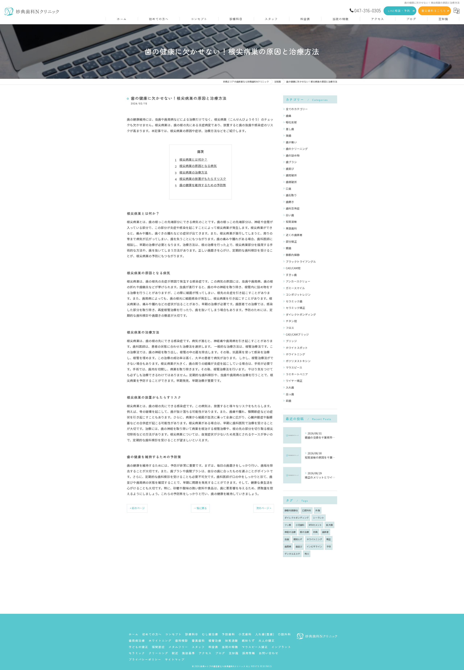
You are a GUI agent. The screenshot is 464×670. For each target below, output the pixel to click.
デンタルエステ (292, 553)
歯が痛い (291, 142)
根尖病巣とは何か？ (193, 159)
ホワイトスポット (297, 348)
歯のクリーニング (297, 149)
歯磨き (290, 202)
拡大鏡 (329, 524)
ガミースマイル (295, 288)
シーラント (318, 517)
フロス (290, 328)
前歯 (288, 400)
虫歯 (287, 539)
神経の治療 (290, 531)
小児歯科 (300, 524)
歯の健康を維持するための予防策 (202, 185)
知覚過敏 (291, 221)
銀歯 (288, 248)
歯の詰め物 (293, 155)
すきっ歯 (291, 275)
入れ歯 (290, 387)
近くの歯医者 (294, 235)
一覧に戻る (200, 508)
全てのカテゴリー (297, 109)
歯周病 (288, 546)
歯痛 (288, 116)
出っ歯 (290, 394)
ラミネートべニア (297, 374)
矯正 (328, 539)
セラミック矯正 (295, 308)
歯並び (290, 168)
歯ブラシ (291, 162)
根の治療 (304, 531)
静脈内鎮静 (293, 255)
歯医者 (325, 531)
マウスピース (294, 367)
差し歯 (290, 129)
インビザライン (314, 546)
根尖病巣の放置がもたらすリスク (202, 178)
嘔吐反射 (291, 122)
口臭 (288, 188)
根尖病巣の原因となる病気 (198, 166)
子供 (328, 546)
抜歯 (288, 135)
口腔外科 (306, 510)
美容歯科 (291, 228)
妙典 (315, 531)
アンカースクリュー (298, 281)
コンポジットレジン (298, 294)
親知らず (297, 539)
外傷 (317, 510)
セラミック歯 (294, 301)
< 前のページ (137, 508)
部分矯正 (291, 241)
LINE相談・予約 (399, 11)
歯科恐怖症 (293, 208)
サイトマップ (175, 659)
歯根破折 (291, 182)
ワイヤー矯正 (294, 381)
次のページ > (263, 508)
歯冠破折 (291, 175)
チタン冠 (291, 321)
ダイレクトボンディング (301, 314)
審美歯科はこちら (433, 11)
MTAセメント (315, 524)
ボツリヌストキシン (298, 361)
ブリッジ (291, 341)
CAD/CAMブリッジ (297, 334)
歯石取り (291, 195)
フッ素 (288, 524)
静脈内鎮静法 (291, 510)
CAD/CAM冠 (293, 268)
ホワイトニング (295, 354)
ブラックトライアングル (301, 261)
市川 (306, 553)
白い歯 (290, 215)
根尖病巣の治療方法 (193, 172)
